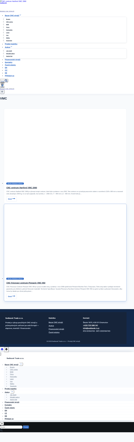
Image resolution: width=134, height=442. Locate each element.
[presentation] (65, 239)
